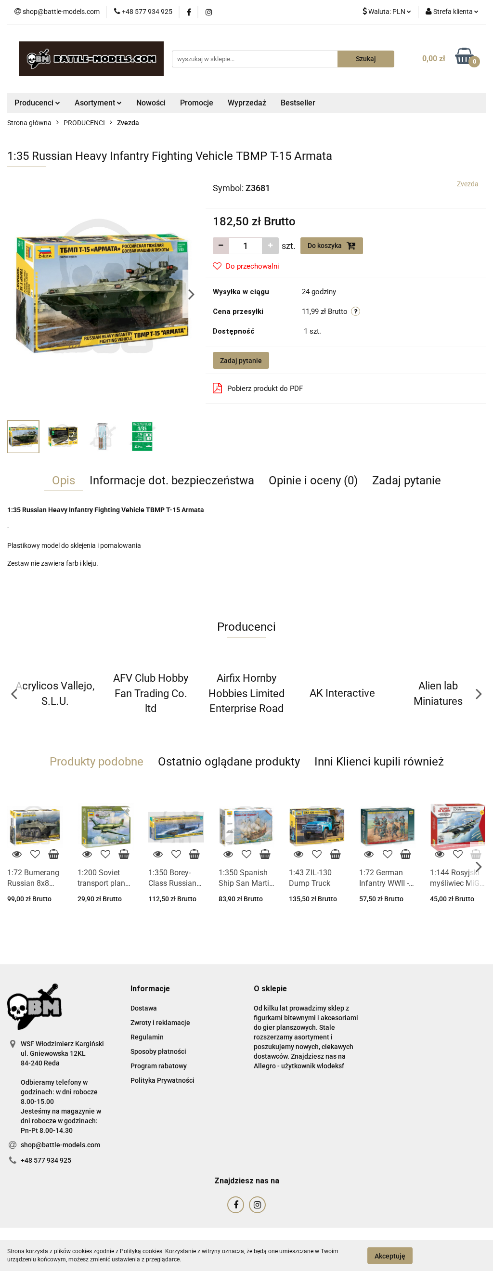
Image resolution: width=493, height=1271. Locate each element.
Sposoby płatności (158, 1051)
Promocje (196, 102)
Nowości (151, 102)
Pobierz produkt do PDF (265, 388)
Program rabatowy (158, 1066)
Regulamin (147, 1037)
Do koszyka (325, 245)
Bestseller (298, 102)
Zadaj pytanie (241, 360)
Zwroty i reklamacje (160, 1022)
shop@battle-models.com (60, 1145)
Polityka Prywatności (162, 1080)
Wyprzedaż (247, 102)
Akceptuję (390, 1255)
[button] (150, 989)
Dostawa (143, 1008)
